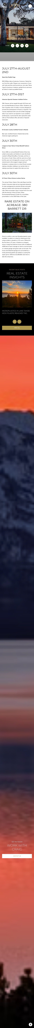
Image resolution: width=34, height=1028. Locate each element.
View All (17, 328)
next (19, 322)
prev (15, 322)
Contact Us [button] (17, 856)
